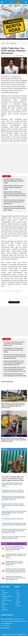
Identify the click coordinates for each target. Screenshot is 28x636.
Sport (18, 600)
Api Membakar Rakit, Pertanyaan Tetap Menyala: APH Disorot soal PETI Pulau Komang (13, 350)
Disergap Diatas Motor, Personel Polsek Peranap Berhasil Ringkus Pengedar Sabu (14, 563)
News (8, 43)
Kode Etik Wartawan (6, 600)
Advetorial (4, 604)
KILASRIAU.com (5, 76)
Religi (18, 592)
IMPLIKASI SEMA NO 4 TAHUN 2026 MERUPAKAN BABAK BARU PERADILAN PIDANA (14, 181)
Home (3, 43)
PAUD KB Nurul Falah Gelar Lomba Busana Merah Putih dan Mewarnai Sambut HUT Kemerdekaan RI (14, 201)
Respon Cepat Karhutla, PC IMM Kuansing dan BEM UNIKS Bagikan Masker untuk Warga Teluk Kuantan (14, 513)
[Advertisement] (14, 158)
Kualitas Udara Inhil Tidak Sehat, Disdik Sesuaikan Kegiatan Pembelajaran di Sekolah (13, 187)
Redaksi (4, 594)
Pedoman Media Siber (7, 596)
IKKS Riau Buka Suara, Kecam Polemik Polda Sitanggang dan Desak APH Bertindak (15, 374)
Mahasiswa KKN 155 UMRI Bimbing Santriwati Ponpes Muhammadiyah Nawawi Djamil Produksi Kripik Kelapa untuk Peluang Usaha (15, 194)
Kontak (3, 607)
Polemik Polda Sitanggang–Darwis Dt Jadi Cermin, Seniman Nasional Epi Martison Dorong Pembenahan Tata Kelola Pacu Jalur (14, 369)
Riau (18, 590)
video (3, 605)
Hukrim (18, 598)
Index (25, 449)
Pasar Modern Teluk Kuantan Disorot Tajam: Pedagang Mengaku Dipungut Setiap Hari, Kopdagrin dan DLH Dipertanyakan (13, 405)
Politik (18, 596)
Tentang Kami (5, 592)
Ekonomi (18, 594)
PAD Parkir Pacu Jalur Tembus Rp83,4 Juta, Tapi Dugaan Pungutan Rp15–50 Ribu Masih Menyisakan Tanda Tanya (14, 356)
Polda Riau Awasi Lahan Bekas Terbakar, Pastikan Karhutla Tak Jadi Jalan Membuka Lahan (13, 505)
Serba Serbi (13, 43)
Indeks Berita (5, 609)
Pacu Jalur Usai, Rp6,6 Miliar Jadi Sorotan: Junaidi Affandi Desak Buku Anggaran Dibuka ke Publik (14, 343)
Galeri (3, 602)
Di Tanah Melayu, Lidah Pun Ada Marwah (12, 518)
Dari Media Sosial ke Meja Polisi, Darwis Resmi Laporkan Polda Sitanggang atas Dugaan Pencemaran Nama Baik (14, 362)
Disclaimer (4, 598)
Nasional (18, 602)
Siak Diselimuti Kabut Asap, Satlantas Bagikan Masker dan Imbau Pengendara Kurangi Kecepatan (13, 440)
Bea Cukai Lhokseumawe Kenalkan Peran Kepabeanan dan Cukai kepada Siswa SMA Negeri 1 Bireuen (14, 208)
